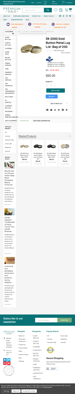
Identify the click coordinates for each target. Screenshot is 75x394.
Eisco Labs (8, 143)
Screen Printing (16, 19)
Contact (39, 2)
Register (69, 2)
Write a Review (66, 52)
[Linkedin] (62, 110)
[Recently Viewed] (62, 10)
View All (7, 151)
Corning (7, 136)
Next (69, 136)
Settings (6, 391)
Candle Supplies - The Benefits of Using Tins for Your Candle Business (9, 224)
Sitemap (21, 361)
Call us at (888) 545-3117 (9, 353)
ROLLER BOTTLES (8, 59)
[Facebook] (47, 110)
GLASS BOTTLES (8, 38)
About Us (6, 16)
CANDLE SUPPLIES (8, 64)
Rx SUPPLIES (8, 101)
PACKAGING (8, 111)
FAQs (32, 2)
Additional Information (41, 121)
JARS (6, 69)
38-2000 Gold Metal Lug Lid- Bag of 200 (24, 155)
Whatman (8, 147)
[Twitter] (59, 110)
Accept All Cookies (29, 391)
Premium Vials (9, 140)
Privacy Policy (49, 16)
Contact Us (36, 16)
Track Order (45, 2)
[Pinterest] (66, 110)
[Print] (55, 110)
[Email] (51, 110)
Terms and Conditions (21, 16)
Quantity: (49, 81)
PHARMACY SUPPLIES (8, 73)
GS (6, 132)
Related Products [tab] (27, 136)
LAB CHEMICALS (8, 84)
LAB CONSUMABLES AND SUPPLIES (10, 91)
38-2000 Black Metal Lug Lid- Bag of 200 (51, 155)
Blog (27, 19)
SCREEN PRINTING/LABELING (10, 116)
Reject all (16, 391)
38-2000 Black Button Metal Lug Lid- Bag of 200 (38, 156)
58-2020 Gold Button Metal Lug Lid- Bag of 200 (65, 156)
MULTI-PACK (9, 97)
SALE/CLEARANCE (10, 120)
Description (24, 121)
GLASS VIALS (7, 53)
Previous (66, 136)
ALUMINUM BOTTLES (8, 107)
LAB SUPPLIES (8, 79)
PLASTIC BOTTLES (8, 44)
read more (7, 204)
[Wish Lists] (56, 10)
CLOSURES (8, 48)
